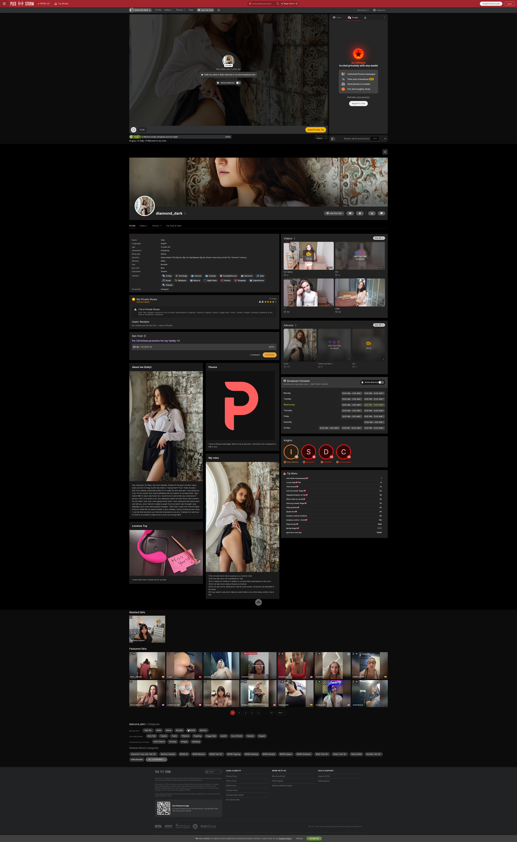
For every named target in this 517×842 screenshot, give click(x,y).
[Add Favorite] (133, 129)
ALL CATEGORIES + (157, 759)
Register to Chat (358, 103)
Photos (181, 10)
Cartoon (198, 276)
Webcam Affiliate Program (282, 786)
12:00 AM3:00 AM (351, 393)
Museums (182, 280)
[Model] (385, 152)
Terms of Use (231, 781)
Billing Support (324, 781)
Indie (262, 276)
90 (288, 312)
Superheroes (258, 280)
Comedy (212, 276)
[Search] (278, 4)
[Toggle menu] (4, 3)
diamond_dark (137, 724)
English (211, 772)
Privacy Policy (231, 776)
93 (339, 312)
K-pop (168, 280)
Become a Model (278, 776)
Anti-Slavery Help (233, 800)
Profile (158, 10)
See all (378, 238)
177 (288, 367)
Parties (227, 280)
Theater (169, 285)
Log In (509, 4)
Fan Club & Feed (173, 226)
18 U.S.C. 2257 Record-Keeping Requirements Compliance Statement (335, 826)
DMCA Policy (231, 786)
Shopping (242, 280)
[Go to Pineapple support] (195, 826)
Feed (191, 10)
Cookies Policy (232, 790)
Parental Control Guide (234, 795)
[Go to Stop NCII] (208, 826)
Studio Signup (277, 781)
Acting (168, 276)
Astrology (183, 276)
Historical (248, 276)
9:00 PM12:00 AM (373, 393)
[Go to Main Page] (22, 3)
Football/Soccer (230, 276)
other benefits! (363, 97)
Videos (168, 10)
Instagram (165, 289)
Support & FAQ (324, 776)
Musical (197, 280)
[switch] (381, 382)
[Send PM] (381, 213)
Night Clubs (212, 280)
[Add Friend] (372, 213)
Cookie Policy (285, 838)
